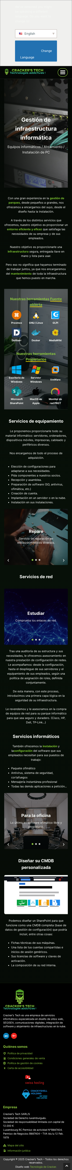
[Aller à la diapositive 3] (39, 560)
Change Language (36, 54)
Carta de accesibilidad (20, 1068)
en (6, 1035)
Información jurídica (19, 1150)
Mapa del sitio (16, 1145)
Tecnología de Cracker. (43, 1166)
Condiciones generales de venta (26, 1058)
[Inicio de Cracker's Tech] (19, 999)
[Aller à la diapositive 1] (32, 560)
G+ (14, 1035)
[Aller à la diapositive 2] (36, 560)
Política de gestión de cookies (25, 1063)
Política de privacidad (20, 1053)
